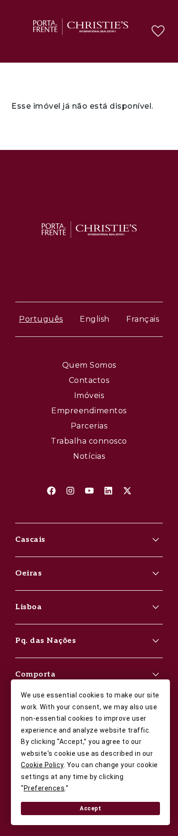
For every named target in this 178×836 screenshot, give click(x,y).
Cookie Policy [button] (42, 765)
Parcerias (89, 425)
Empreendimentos (89, 410)
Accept (90, 808)
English (95, 319)
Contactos (89, 380)
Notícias (89, 456)
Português (41, 319)
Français (142, 319)
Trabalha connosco (89, 441)
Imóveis (89, 395)
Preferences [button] (44, 788)
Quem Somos (89, 365)
